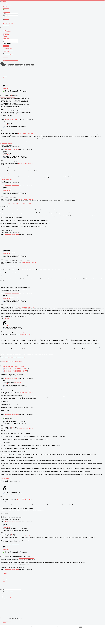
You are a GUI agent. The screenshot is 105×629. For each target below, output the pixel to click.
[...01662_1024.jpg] (12, 361)
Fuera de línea (6, 88)
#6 (11, 305)
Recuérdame (7, 17)
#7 (23, 332)
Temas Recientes (7, 5)
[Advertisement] (36, 242)
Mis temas (5, 6)
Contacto (4, 622)
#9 (11, 427)
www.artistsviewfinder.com (6, 174)
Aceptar (80, 626)
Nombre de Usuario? (8, 23)
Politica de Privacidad (7, 621)
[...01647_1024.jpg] (12, 366)
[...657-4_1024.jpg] (12, 357)
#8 (23, 391)
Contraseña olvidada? (8, 22)
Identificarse (6, 19)
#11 (11, 534)
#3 (11, 161)
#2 (11, 132)
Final (4, 77)
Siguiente (5, 76)
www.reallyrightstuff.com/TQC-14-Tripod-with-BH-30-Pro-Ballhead (16, 203)
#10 (23, 498)
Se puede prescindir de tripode (7, 97)
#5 (23, 260)
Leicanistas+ (6, 8)
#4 (11, 197)
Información (85, 626)
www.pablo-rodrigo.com (6, 143)
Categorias (5, 3)
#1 (11, 95)
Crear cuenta (6, 25)
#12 (23, 556)
